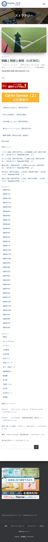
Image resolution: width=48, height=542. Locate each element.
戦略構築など (7, 371)
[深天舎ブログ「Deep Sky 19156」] (12, 4)
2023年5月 (6, 280)
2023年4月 (6, 284)
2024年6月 (6, 224)
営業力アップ (7, 363)
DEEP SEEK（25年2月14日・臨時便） (16, 135)
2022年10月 (7, 310)
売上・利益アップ (9, 367)
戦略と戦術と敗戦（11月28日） (21, 60)
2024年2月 (6, 241)
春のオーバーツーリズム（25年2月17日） (17, 128)
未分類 (5, 380)
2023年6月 (6, 276)
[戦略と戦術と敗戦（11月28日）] (24, 40)
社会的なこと (7, 393)
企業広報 (6, 354)
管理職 (5, 397)
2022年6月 (6, 327)
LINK (5, 526)
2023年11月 (7, 254)
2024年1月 (6, 246)
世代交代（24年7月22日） (11, 172)
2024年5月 (6, 228)
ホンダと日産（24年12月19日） (13, 159)
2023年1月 (6, 297)
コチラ (5, 412)
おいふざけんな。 (9, 341)
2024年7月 (6, 220)
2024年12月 (7, 198)
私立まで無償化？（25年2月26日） (15, 114)
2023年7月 (6, 271)
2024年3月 (6, 237)
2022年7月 (6, 323)
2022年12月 (7, 302)
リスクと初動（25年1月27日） (12, 152)
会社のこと (7, 358)
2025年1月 (6, 194)
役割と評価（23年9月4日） (11, 178)
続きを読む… (41, 67)
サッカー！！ (6, 57)
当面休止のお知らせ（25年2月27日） (16, 107)
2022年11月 (7, 306)
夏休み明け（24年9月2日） (11, 165)
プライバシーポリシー (17, 526)
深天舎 (5, 388)
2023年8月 (6, 267)
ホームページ (32, 526)
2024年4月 (6, 233)
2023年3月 (6, 289)
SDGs (5, 337)
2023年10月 (7, 259)
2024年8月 (6, 215)
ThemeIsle (29, 537)
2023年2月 (6, 293)
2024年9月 (6, 211)
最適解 (5, 376)
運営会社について (24, 531)
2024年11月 (7, 203)
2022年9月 (6, 314)
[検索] (36, 447)
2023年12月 (7, 250)
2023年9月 (6, 263)
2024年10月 (7, 207)
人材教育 (6, 350)
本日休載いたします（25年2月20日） (16, 121)
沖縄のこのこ (7, 384)
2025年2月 (6, 190)
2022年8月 (6, 319)
